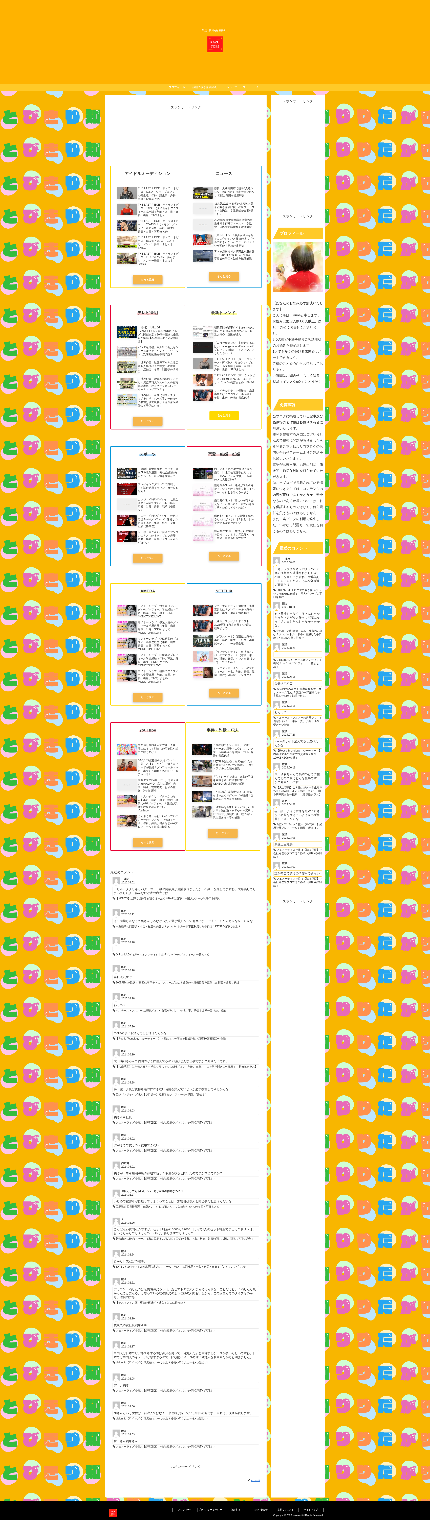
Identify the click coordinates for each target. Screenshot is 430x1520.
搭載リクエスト (285, 1509)
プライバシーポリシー (210, 1509)
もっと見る (148, 279)
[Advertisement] (186, 133)
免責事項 (235, 1509)
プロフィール (185, 1509)
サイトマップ (311, 1509)
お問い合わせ (260, 1509)
